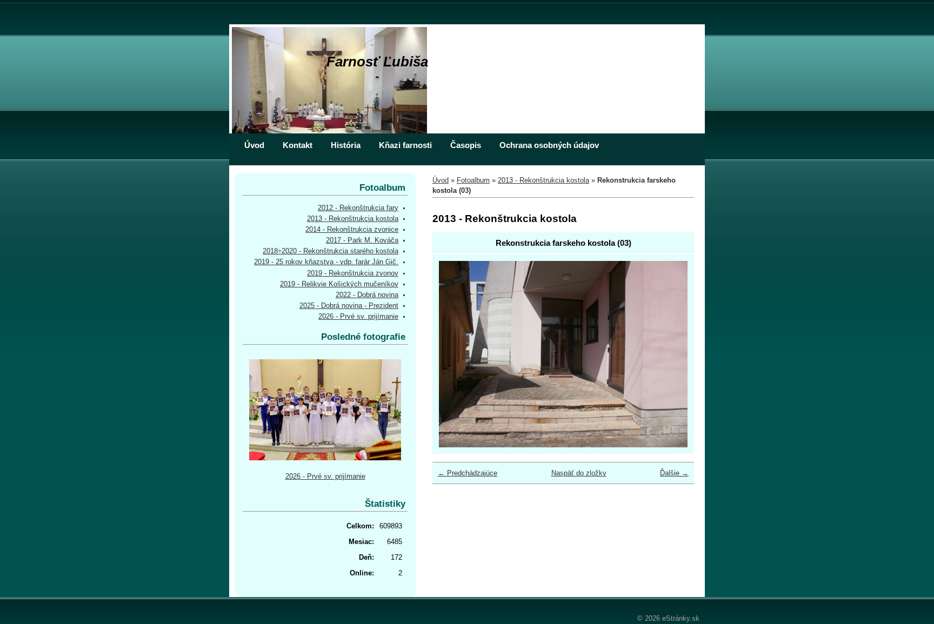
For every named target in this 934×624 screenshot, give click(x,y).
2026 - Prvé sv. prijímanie (358, 316)
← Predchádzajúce (467, 473)
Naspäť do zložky (578, 473)
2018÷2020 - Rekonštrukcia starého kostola (330, 251)
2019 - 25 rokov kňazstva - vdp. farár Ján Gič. (326, 262)
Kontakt (297, 145)
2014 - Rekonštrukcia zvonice (351, 229)
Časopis (465, 145)
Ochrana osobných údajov (549, 145)
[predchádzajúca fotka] (456, 354)
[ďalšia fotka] (670, 354)
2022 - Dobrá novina (367, 295)
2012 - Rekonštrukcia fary (358, 208)
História (346, 145)
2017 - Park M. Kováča (362, 240)
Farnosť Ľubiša (377, 61)
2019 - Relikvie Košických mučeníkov (339, 284)
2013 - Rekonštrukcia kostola (543, 180)
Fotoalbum (473, 180)
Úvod (254, 145)
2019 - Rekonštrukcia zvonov (352, 273)
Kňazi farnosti (405, 145)
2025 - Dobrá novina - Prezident (348, 305)
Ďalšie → (674, 473)
